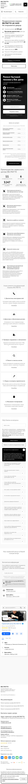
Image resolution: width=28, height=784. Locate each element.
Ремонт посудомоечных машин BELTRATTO (12, 706)
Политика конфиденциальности (14, 769)
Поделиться (2, 757)
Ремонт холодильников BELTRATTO (10, 709)
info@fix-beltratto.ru (6, 728)
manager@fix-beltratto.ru (7, 732)
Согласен (23, 779)
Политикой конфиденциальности (17, 577)
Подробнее (14, 305)
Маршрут (7, 633)
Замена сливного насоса (7, 137)
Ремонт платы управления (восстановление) (8, 129)
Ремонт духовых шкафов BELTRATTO (10, 703)
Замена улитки (6, 144)
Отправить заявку (14, 111)
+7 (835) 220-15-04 (16, 4)
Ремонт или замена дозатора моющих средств (8, 133)
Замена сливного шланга (8, 141)
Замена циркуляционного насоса (8, 149)
